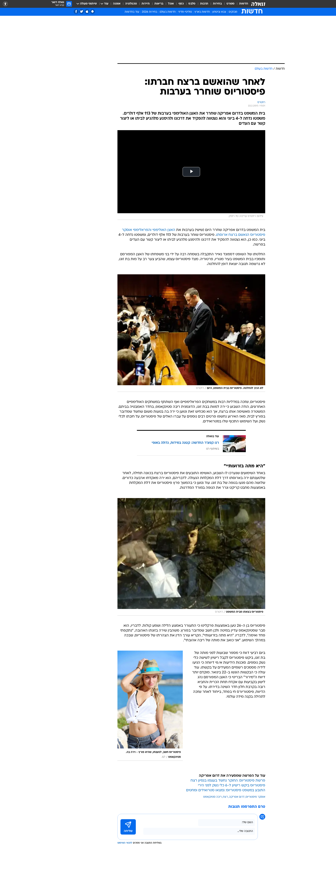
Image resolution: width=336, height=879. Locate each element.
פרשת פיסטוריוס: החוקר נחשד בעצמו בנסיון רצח (228, 781)
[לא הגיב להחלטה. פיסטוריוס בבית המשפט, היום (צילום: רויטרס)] (191, 333)
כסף (181, 3)
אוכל (171, 3)
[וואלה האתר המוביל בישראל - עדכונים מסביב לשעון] (258, 4)
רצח (225, 797)
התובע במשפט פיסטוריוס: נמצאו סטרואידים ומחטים (225, 790)
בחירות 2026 (149, 12)
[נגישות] (5, 4)
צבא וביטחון (219, 12)
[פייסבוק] (76, 11)
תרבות (204, 3)
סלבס (191, 3)
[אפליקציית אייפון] (87, 11)
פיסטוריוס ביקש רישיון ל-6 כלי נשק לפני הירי (231, 785)
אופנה (117, 3)
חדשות (243, 3)
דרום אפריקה (236, 797)
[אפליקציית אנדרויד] (92, 11)
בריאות (158, 3)
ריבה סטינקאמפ (212, 797)
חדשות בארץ (202, 12)
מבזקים (233, 12)
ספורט (230, 3)
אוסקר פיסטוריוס (255, 797)
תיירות (146, 3)
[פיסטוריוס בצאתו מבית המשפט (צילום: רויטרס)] (191, 557)
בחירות (217, 3)
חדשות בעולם (168, 12)
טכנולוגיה (131, 3)
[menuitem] (241, 4)
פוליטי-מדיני (185, 12)
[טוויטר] (81, 11)
